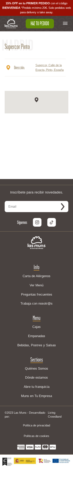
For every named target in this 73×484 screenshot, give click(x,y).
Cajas (36, 327)
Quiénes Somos (36, 368)
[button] (36, 100)
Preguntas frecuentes (36, 294)
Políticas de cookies (36, 436)
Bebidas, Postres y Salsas (36, 345)
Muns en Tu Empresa (36, 396)
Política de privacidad (36, 425)
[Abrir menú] (65, 23)
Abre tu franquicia (36, 387)
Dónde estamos (36, 377)
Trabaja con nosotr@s (36, 303)
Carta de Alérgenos (36, 276)
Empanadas (36, 336)
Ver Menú (36, 285)
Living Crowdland (55, 414)
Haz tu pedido (40, 23)
